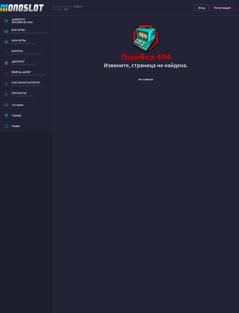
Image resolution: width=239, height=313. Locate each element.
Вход (201, 7)
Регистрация (222, 7)
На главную (145, 79)
